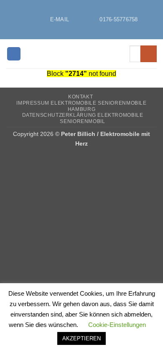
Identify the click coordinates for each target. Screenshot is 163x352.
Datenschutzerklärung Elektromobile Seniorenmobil (82, 118)
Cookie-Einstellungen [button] (117, 324)
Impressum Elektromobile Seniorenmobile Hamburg (81, 106)
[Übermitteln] (148, 53)
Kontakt (80, 97)
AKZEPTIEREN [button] (81, 338)
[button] (13, 54)
